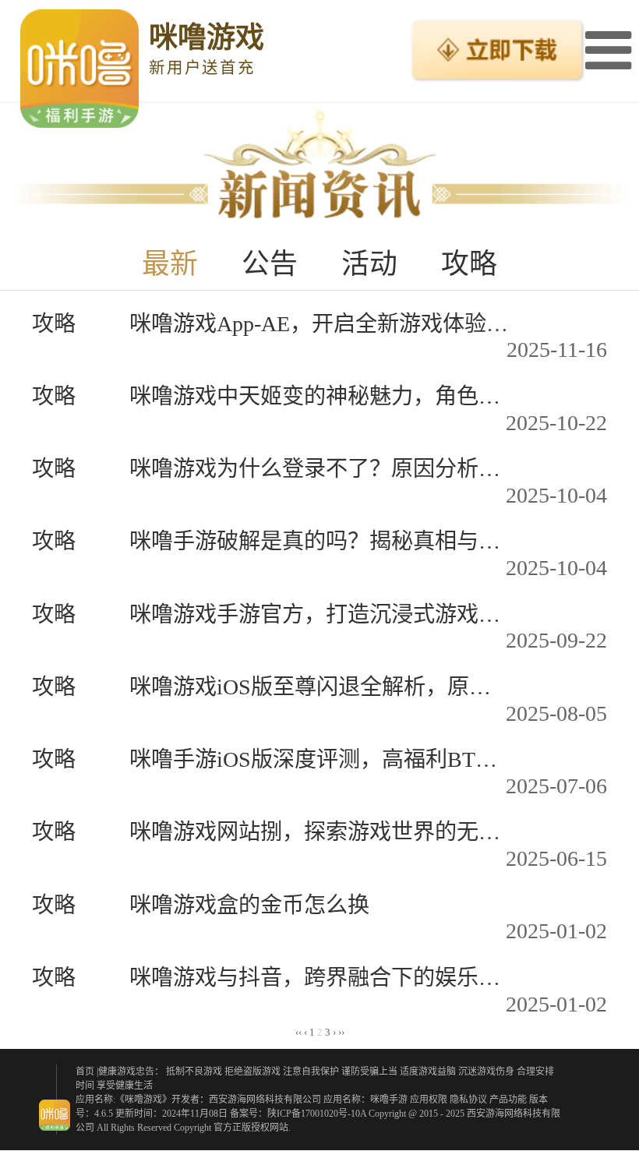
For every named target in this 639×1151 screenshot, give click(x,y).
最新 (170, 264)
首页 (85, 1071)
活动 (369, 264)
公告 (270, 264)
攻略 (469, 264)
